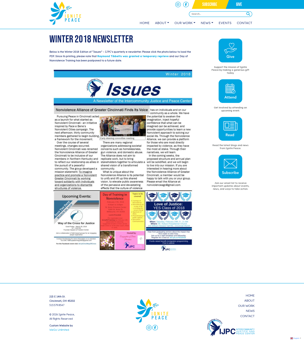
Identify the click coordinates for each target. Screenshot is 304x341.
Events (225, 23)
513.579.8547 (56, 305)
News (206, 23)
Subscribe (209, 4)
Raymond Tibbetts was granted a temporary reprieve (133, 56)
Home (145, 23)
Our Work (183, 23)
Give (239, 4)
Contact (244, 23)
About (160, 23)
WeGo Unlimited (59, 329)
